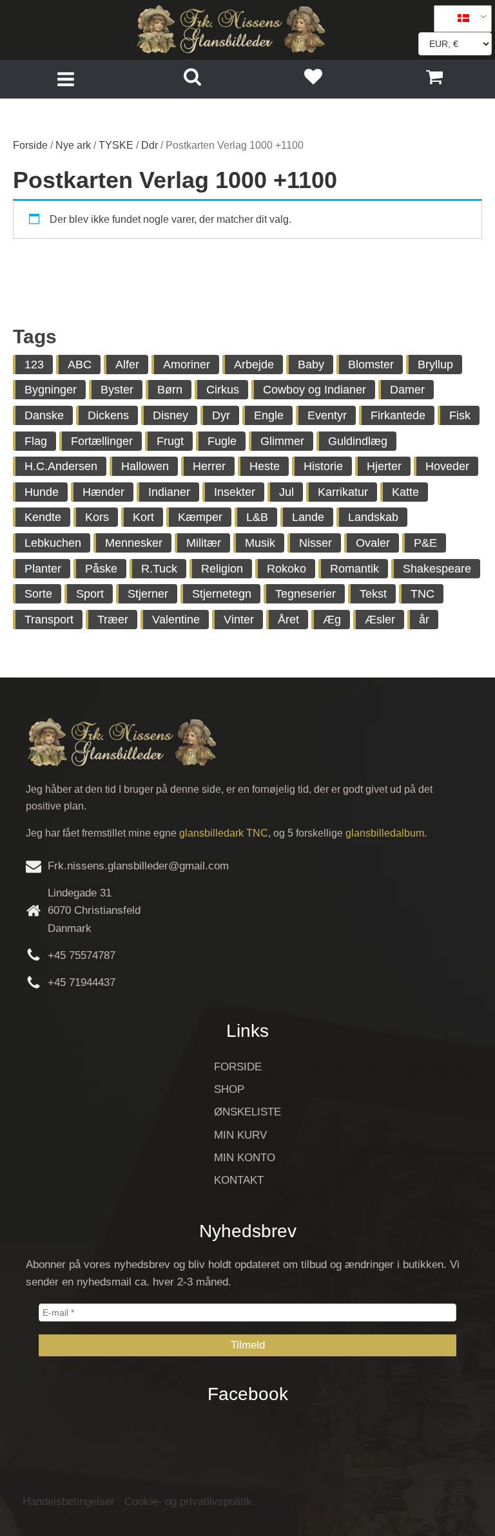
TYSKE (116, 145)
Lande (308, 517)
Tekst (373, 593)
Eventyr (327, 415)
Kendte (42, 517)
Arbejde (254, 364)
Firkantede (398, 415)
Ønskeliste (247, 1112)
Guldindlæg (357, 441)
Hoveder (447, 466)
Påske (101, 568)
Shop (229, 1089)
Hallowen (145, 466)
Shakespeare (437, 568)
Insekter (234, 492)
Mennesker (133, 542)
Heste (264, 466)
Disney (170, 415)
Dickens (108, 415)
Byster (117, 389)
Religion (222, 568)
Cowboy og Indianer (314, 389)
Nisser (315, 542)
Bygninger (50, 389)
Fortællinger (102, 441)
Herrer (209, 466)
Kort (143, 517)
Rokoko (286, 568)
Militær (203, 542)
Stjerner (148, 593)
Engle (269, 415)
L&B (257, 517)
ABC (80, 364)
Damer (407, 389)
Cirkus (222, 389)
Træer (112, 619)
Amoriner (186, 364)
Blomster (371, 364)
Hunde (41, 492)
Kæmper (200, 517)
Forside (30, 145)
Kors (97, 517)
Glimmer (282, 441)
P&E (425, 542)
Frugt (170, 441)
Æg (332, 619)
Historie (323, 466)
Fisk (460, 415)
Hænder (103, 492)
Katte (405, 492)
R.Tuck (159, 568)
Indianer (169, 492)
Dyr (221, 415)
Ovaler (373, 542)
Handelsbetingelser (69, 1501)
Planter (42, 568)
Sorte (38, 593)
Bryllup (435, 364)
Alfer (127, 364)
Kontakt (239, 1180)
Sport (90, 593)
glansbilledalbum (384, 833)
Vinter (239, 619)
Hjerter (384, 466)
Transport (48, 619)
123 (34, 364)
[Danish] (458, 19)
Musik (260, 542)
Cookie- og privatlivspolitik (188, 1501)
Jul (286, 492)
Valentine (176, 619)
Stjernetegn (221, 593)
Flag (35, 441)
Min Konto (244, 1158)
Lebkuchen (52, 542)
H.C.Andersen (60, 466)
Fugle (222, 441)
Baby (311, 364)
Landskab (373, 517)
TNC (422, 593)
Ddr (149, 145)
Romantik (354, 568)
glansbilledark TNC (223, 833)
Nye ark (73, 145)
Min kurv (240, 1135)
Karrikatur (343, 492)
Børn (169, 389)
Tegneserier (305, 593)
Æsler (380, 619)
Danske (44, 415)
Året (288, 619)
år (424, 619)
